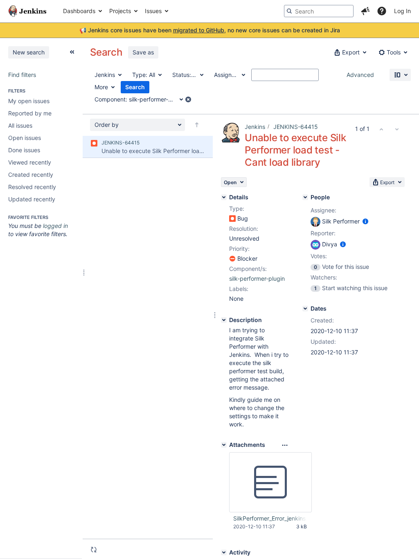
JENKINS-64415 (295, 126)
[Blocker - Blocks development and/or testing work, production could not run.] (232, 258)
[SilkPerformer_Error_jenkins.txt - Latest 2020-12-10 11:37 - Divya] (270, 482)
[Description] (224, 320)
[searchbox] (318, 11)
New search (29, 52)
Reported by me (30, 113)
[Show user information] (365, 221)
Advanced (360, 74)
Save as (143, 52)
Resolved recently (32, 186)
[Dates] (305, 308)
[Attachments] (224, 445)
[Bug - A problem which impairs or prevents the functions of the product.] (232, 218)
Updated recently (31, 199)
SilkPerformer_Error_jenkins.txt (270, 518)
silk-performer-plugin (257, 278)
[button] (365, 11)
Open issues (24, 137)
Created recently (30, 174)
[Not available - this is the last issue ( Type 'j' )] (397, 129)
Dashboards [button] (79, 10)
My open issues (29, 100)
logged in (55, 225)
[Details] (224, 197)
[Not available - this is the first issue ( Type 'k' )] (381, 129)
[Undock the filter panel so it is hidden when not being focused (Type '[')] (72, 52)
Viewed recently (29, 162)
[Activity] (224, 552)
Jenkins (255, 126)
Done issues (24, 150)
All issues (20, 125)
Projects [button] (120, 10)
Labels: (238, 288)
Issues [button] (153, 10)
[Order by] (197, 125)
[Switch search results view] (400, 75)
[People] (305, 197)
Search (135, 86)
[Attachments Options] (284, 445)
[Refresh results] (93, 549)
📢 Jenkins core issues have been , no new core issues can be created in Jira (209, 30)
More (101, 86)
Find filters (22, 74)
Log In (402, 10)
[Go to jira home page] (27, 11)
